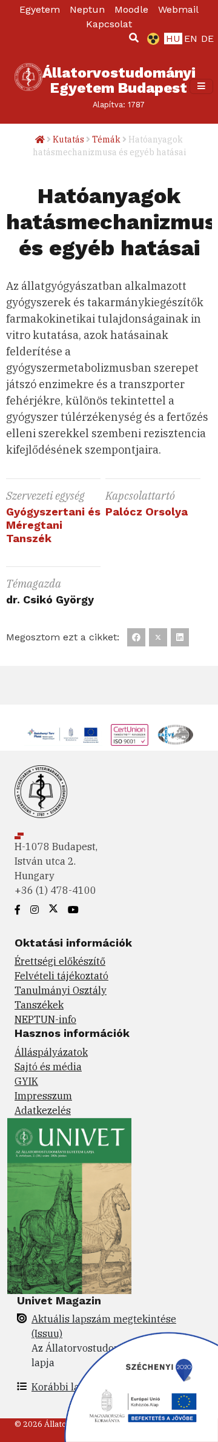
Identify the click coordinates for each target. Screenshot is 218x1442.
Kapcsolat (109, 24)
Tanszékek (39, 1005)
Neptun (87, 9)
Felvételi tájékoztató (61, 976)
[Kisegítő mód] (150, 39)
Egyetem (39, 9)
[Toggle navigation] (201, 86)
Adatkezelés (43, 1110)
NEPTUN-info (45, 1019)
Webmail (178, 9)
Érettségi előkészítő (60, 961)
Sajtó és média (48, 1067)
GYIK (26, 1081)
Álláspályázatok (51, 1052)
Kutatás (68, 139)
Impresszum (43, 1096)
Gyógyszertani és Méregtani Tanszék (53, 524)
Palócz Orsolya (146, 511)
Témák (106, 139)
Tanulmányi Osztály (61, 990)
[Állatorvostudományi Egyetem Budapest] (28, 86)
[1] (133, 38)
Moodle (131, 9)
